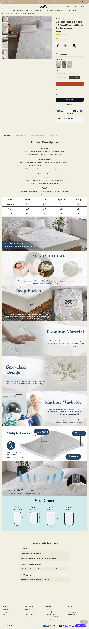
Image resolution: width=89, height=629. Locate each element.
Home (3, 13)
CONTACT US (53, 135)
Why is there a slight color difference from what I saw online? (39, 569)
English (4, 625)
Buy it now (70, 104)
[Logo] (44, 6)
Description (7, 135)
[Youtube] (8, 1)
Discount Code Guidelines (37, 135)
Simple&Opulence (60, 18)
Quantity (58, 89)
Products (7, 13)
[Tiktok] (11, 1)
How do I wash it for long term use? (31, 553)
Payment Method (20, 135)
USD (12, 625)
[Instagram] (2, 1)
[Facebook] (5, 1)
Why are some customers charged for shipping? (35, 579)
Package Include (62, 54)
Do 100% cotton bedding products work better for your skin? (38, 558)
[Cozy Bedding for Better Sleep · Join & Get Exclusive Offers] (44, 2)
